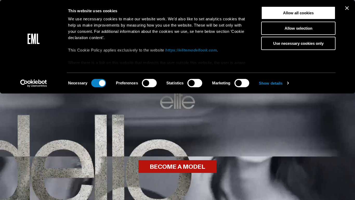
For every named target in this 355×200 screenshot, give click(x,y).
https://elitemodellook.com (191, 50)
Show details (270, 83)
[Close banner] (347, 8)
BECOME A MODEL (177, 166)
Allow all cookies (298, 13)
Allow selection (298, 28)
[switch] (149, 83)
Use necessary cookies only (298, 43)
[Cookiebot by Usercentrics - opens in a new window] (33, 83)
